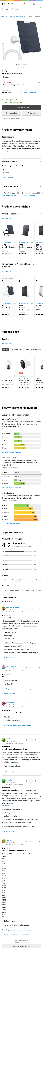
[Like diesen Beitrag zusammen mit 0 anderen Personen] (31, 608)
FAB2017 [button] (9, 840)
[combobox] (7, 601)
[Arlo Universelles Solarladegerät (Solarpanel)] (25, 296)
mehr (16, 762)
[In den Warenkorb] (3, 389)
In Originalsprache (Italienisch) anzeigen (18, 725)
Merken (33, 113)
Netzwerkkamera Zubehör (18, 16)
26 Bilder (21, 67)
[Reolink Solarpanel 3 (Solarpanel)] (25, 239)
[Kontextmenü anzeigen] (26, 608)
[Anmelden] (29, 4)
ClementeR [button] (10, 703)
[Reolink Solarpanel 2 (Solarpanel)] (8, 239)
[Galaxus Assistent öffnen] (34, 3)
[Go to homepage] (7, 4)
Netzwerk (4, 16)
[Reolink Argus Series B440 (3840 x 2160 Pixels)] (8, 374)
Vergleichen (12, 113)
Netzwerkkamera (7, 376)
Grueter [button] (9, 780)
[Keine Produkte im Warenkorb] (39, 3)
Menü (6, 9)
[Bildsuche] (39, 9)
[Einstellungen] (23, 3)
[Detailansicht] (21, 441)
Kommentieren (9, 658)
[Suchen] (12, 9)
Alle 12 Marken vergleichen (11, 452)
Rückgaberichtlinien (9, 195)
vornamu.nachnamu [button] (13, 608)
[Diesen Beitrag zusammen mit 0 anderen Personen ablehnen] (39, 608)
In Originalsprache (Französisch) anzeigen (18, 689)
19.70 (4, 70)
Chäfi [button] (8, 739)
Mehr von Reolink (30, 91)
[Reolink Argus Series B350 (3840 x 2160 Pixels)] (25, 374)
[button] (21, 101)
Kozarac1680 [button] (11, 667)
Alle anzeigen (6, 218)
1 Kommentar (25, 935)
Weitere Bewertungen (21, 946)
